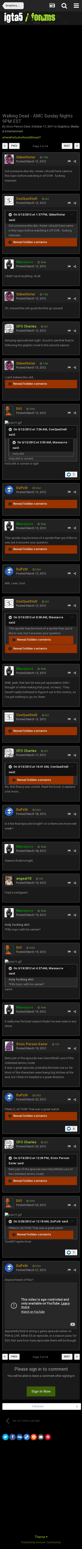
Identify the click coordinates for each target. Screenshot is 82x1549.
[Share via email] (41, 1437)
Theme (40, 1537)
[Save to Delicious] (26, 1437)
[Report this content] (69, 161)
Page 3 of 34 (41, 146)
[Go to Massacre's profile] (9, 264)
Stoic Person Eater (18, 126)
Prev (14, 146)
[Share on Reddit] (34, 1437)
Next (67, 146)
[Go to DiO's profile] (9, 410)
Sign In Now (41, 1391)
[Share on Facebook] (12, 1437)
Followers (38, 1406)
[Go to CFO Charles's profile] (9, 328)
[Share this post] (75, 161)
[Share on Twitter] (5, 1437)
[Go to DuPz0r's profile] (9, 489)
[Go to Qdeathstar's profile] (9, 159)
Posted (31, 161)
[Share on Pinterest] (48, 1437)
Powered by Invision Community (41, 1542)
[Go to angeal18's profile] (9, 880)
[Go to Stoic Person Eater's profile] (9, 1046)
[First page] (5, 146)
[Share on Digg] (19, 1437)
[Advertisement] (41, 69)
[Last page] (77, 146)
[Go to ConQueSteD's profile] (9, 200)
